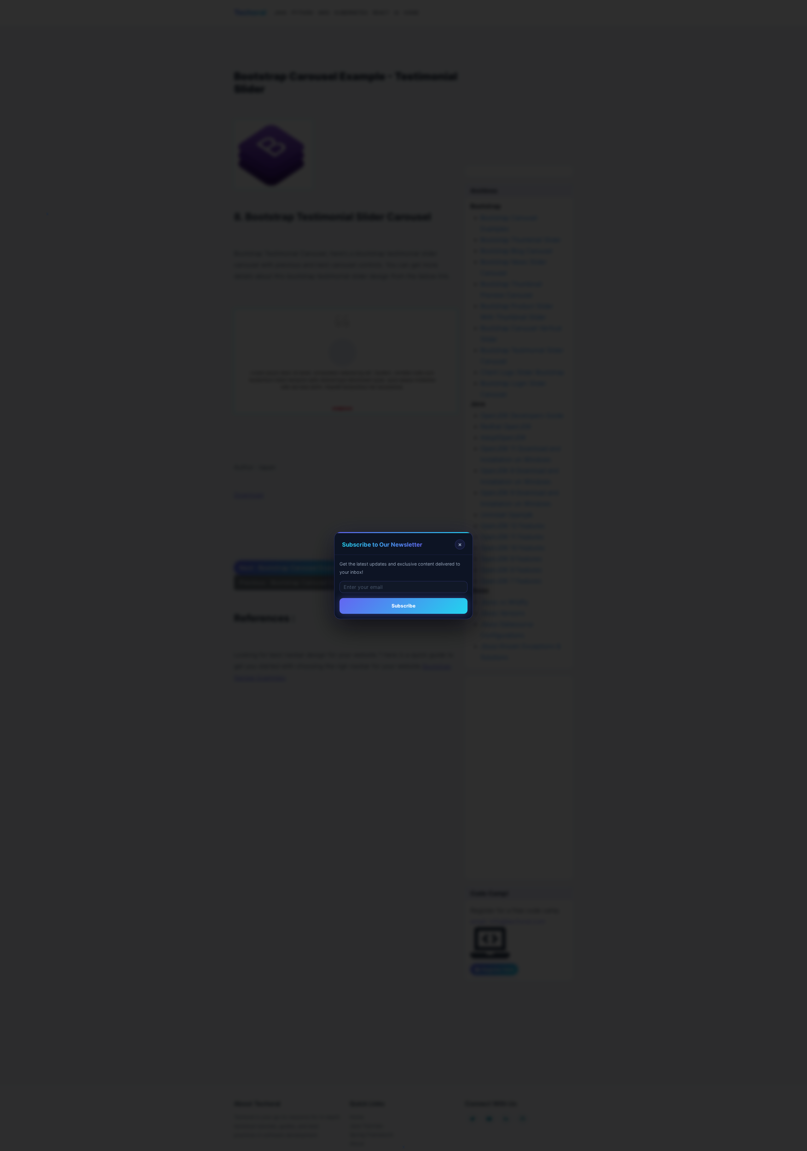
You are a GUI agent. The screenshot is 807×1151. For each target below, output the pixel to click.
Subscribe (403, 606)
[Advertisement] (48, 126)
